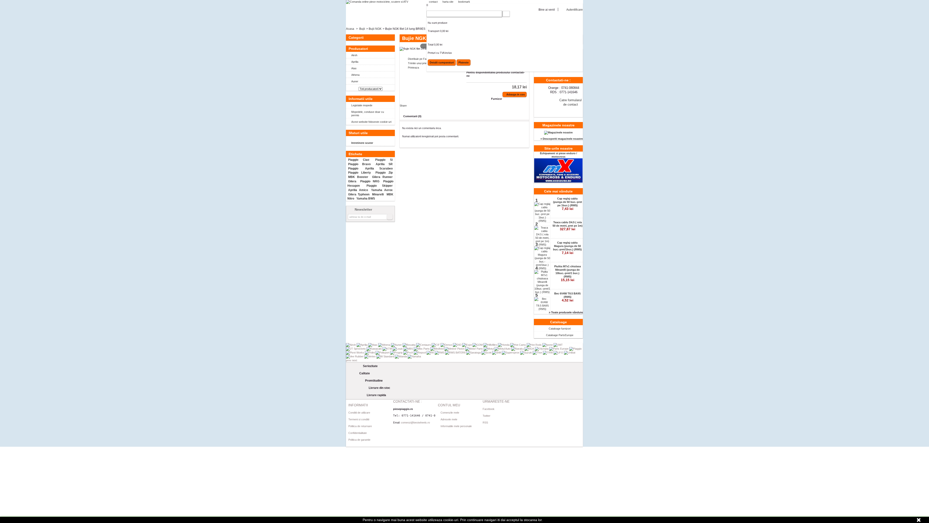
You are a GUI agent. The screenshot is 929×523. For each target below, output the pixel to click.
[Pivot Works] (355, 352)
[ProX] (408, 352)
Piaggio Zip (384, 172)
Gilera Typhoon (358, 194)
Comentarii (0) (412, 116)
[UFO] (559, 352)
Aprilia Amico (358, 190)
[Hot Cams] (518, 344)
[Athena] (384, 344)
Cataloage (558, 322)
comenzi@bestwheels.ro (415, 422)
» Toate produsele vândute (566, 312)
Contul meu (449, 405)
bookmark (464, 1)
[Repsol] (420, 352)
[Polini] (370, 352)
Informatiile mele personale (456, 426)
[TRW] (548, 352)
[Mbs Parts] (422, 348)
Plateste (463, 62)
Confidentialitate (357, 432)
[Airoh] (351, 344)
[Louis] (398, 348)
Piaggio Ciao (358, 160)
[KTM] (387, 348)
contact (433, 1)
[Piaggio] (575, 348)
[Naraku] (517, 348)
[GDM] (477, 344)
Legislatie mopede (361, 105)
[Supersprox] (511, 352)
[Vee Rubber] (355, 356)
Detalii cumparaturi (442, 62)
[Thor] (538, 352)
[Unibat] (569, 352)
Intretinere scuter (362, 142)
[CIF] (436, 344)
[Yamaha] (414, 356)
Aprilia (354, 61)
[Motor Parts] (474, 348)
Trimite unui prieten (419, 63)
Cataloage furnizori (560, 328)
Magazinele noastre (558, 125)
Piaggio (353, 168)
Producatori (358, 49)
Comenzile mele (450, 412)
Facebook (488, 409)
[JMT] (558, 344)
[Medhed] (437, 348)
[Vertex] (370, 356)
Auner (354, 81)
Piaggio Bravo (359, 164)
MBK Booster (358, 177)
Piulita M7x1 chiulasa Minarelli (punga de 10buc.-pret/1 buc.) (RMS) (567, 273)
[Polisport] (382, 352)
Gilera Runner (382, 177)
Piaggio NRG (369, 181)
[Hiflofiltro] (490, 344)
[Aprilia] (362, 344)
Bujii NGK (375, 29)
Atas (354, 68)
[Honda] (504, 344)
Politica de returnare (360, 426)
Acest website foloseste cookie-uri (371, 121)
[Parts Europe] (559, 348)
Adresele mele (449, 419)
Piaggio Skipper (380, 185)
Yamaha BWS (365, 198)
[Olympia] (542, 348)
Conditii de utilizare (359, 412)
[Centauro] (424, 344)
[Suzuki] (526, 352)
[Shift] (497, 352)
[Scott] (486, 352)
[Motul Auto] (502, 348)
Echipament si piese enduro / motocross (558, 155)
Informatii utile (361, 99)
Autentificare (574, 9)
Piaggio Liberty (359, 172)
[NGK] (529, 348)
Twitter (486, 415)
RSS (485, 422)
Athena (355, 74)
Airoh (354, 55)
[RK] (431, 352)
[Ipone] (548, 344)
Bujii (362, 29)
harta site (447, 1)
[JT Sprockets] (356, 348)
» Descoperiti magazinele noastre (561, 138)
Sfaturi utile (358, 133)
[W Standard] (385, 356)
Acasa (350, 29)
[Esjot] (467, 344)
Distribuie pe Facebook (421, 58)
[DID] (457, 344)
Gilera (352, 181)
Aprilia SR (384, 164)
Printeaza (413, 67)
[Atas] (373, 344)
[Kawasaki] (374, 348)
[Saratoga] (473, 352)
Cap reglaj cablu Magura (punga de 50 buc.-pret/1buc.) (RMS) (567, 248)
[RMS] (440, 352)
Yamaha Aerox (381, 190)
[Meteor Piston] (454, 348)
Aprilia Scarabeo (379, 168)
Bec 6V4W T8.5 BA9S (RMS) (567, 297)
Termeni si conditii (358, 419)
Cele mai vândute (558, 191)
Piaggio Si (384, 160)
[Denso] (447, 344)
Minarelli (378, 194)
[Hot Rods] (534, 344)
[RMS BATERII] (455, 352)
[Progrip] (396, 352)
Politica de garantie (359, 439)
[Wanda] (401, 356)
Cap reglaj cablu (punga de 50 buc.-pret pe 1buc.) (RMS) (567, 204)
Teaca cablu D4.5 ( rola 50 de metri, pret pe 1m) (568, 226)
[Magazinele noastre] (558, 132)
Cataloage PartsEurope (559, 335)
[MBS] (409, 348)
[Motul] (489, 348)
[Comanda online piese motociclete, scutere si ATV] (377, 2)
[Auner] (397, 344)
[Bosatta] (409, 344)
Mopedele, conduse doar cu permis (367, 113)
